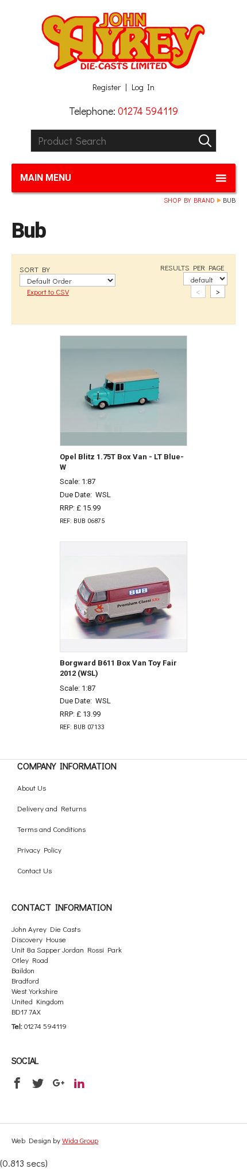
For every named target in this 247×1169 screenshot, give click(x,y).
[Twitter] (38, 1083)
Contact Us (34, 870)
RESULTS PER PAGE (192, 267)
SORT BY (35, 269)
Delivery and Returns (51, 808)
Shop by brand (189, 199)
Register (106, 87)
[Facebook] (17, 1083)
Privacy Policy (39, 849)
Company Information (67, 766)
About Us (31, 787)
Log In (143, 87)
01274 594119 (148, 111)
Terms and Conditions (51, 829)
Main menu (45, 177)
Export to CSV (48, 291)
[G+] (58, 1083)
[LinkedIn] (79, 1083)
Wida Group (80, 1140)
